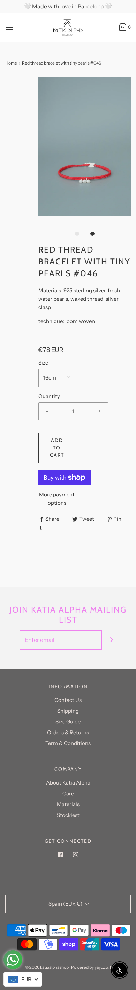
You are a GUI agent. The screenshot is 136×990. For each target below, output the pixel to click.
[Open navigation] (9, 27)
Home (11, 63)
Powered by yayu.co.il (91, 967)
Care (68, 793)
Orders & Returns (68, 732)
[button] (84, 146)
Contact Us (68, 700)
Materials (68, 804)
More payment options (57, 498)
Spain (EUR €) (65, 903)
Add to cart (57, 447)
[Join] (111, 640)
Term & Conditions (68, 743)
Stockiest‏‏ (68, 815)
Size (43, 362)
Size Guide (68, 721)
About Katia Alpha (68, 782)
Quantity (49, 396)
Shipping (68, 710)
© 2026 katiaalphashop (47, 967)
